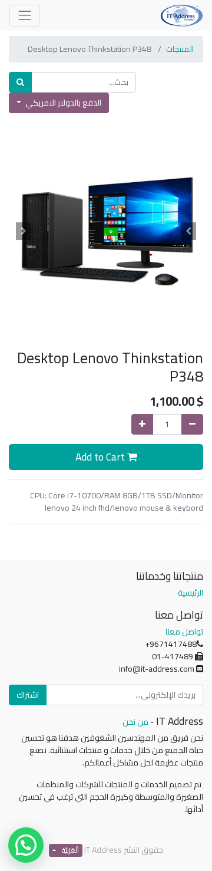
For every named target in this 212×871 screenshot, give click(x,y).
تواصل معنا (184, 631)
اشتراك (27, 694)
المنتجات (180, 49)
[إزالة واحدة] (192, 424)
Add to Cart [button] (101, 456)
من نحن (135, 721)
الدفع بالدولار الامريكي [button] (62, 102)
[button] (189, 231)
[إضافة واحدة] (142, 424)
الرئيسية (190, 592)
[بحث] (20, 82)
